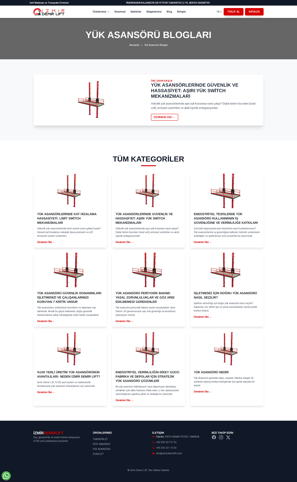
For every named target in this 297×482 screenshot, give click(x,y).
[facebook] (214, 438)
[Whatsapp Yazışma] (6, 475)
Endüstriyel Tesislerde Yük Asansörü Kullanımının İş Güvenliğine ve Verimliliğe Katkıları (226, 218)
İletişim (181, 11)
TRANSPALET (100, 439)
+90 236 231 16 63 (166, 447)
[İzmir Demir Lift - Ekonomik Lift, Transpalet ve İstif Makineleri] (48, 11)
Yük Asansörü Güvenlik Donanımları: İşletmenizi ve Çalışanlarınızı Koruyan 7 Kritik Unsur (69, 297)
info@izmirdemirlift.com (169, 453)
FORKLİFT (98, 454)
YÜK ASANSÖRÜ (101, 449)
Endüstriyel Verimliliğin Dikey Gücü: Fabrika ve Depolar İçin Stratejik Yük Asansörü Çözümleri (148, 376)
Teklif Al (233, 11)
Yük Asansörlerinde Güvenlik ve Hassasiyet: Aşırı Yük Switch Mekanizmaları (144, 218)
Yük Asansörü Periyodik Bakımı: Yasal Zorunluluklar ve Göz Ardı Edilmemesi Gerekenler (145, 297)
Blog (169, 11)
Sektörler (136, 11)
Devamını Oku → (46, 242)
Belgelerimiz (154, 11)
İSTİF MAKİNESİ (101, 444)
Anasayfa (134, 45)
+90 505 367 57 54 (166, 442)
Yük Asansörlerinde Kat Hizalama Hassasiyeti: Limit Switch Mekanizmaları (66, 218)
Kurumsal (119, 11)
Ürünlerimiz (99, 11)
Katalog (254, 11)
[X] (228, 438)
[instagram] (221, 438)
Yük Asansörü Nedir (211, 372)
